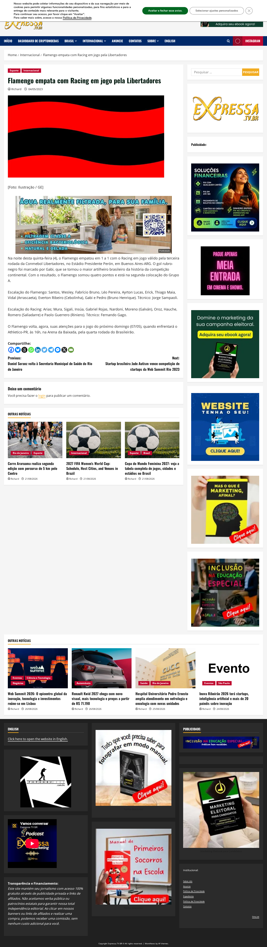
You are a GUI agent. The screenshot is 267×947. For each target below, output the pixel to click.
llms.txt (255, 916)
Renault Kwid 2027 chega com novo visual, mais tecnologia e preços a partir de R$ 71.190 (100, 698)
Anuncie (117, 41)
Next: (142, 363)
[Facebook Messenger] (58, 350)
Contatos (135, 41)
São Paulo (224, 683)
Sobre (151, 41)
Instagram (252, 41)
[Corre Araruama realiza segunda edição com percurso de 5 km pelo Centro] (35, 440)
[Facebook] (11, 350)
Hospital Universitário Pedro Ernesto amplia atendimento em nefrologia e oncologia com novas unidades (161, 698)
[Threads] (24, 350)
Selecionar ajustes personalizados (216, 11)
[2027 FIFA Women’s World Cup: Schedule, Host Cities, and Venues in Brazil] (93, 440)
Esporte (14, 70)
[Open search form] (228, 41)
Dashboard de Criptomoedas (38, 41)
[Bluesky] (18, 350)
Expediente (188, 896)
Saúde (144, 683)
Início (8, 41)
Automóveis (83, 683)
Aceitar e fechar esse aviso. (165, 11)
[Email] (71, 350)
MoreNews (150, 943)
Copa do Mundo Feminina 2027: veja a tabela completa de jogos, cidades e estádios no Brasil (152, 468)
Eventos (17, 678)
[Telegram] (51, 350)
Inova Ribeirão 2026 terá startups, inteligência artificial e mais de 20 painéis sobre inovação (224, 698)
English (170, 41)
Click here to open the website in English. (38, 739)
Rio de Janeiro (21, 453)
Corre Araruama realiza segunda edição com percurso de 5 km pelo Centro (32, 468)
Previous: (50, 363)
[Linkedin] (38, 350)
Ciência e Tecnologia (38, 678)
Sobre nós (187, 881)
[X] (64, 350)
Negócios (18, 683)
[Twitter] (44, 350)
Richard (16, 89)
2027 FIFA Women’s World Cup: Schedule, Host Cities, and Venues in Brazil (92, 468)
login (42, 395)
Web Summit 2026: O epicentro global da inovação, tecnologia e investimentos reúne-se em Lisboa (37, 698)
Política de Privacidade (194, 891)
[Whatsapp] (31, 350)
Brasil (69, 41)
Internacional (93, 41)
